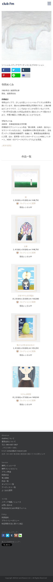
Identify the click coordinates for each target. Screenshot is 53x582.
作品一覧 (5, 481)
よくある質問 (7, 490)
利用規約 (5, 517)
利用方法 (5, 475)
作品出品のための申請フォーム (14, 508)
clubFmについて (8, 438)
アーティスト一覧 (9, 487)
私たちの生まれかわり (26, 345)
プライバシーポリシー (10, 520)
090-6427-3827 (12, 444)
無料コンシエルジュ (10, 468)
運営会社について (9, 441)
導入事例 (5, 478)
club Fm (8, 3)
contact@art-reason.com (17, 451)
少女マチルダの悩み (26, 295)
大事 (25, 246)
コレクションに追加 (27, 203)
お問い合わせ (7, 505)
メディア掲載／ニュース (11, 502)
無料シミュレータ (9, 465)
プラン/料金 (6, 471)
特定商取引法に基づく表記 (12, 523)
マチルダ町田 (25, 394)
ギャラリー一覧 (8, 484)
